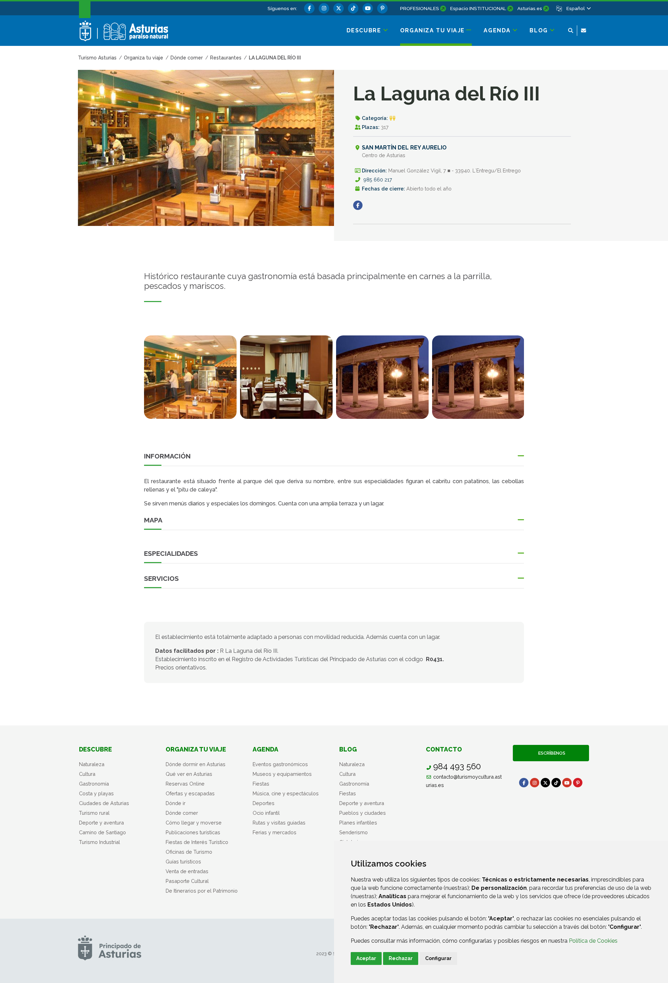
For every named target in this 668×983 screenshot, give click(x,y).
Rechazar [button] (401, 958)
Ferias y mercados (274, 832)
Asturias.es (529, 8)
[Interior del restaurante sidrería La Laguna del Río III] (190, 377)
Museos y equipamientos (282, 774)
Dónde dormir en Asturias (195, 764)
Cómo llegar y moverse (194, 823)
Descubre (95, 749)
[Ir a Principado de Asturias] (109, 947)
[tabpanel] (190, 381)
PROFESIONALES (419, 8)
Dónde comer (182, 813)
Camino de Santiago (102, 832)
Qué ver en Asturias (189, 774)
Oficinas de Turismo (189, 852)
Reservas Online (185, 784)
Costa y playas (96, 793)
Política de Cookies (593, 940)
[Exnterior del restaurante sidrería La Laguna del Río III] (478, 377)
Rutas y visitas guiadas (279, 823)
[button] (578, 8)
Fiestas (261, 784)
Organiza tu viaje (196, 749)
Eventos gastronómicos (280, 764)
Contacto (444, 749)
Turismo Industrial (99, 842)
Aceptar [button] (366, 958)
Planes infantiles (358, 823)
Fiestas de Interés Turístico (197, 842)
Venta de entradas (187, 871)
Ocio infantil (266, 813)
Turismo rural (94, 813)
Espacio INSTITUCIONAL (478, 8)
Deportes (264, 803)
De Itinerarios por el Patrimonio (202, 891)
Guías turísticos (183, 861)
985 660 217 (377, 179)
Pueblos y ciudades (362, 813)
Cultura (87, 774)
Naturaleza (91, 764)
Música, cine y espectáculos (286, 793)
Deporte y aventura (101, 823)
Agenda (265, 749)
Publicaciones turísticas (193, 832)
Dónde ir (175, 803)
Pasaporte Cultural (187, 881)
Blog (348, 749)
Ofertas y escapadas (190, 793)
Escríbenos (550, 753)
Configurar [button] (438, 958)
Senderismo (353, 832)
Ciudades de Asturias (104, 803)
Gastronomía (94, 784)
